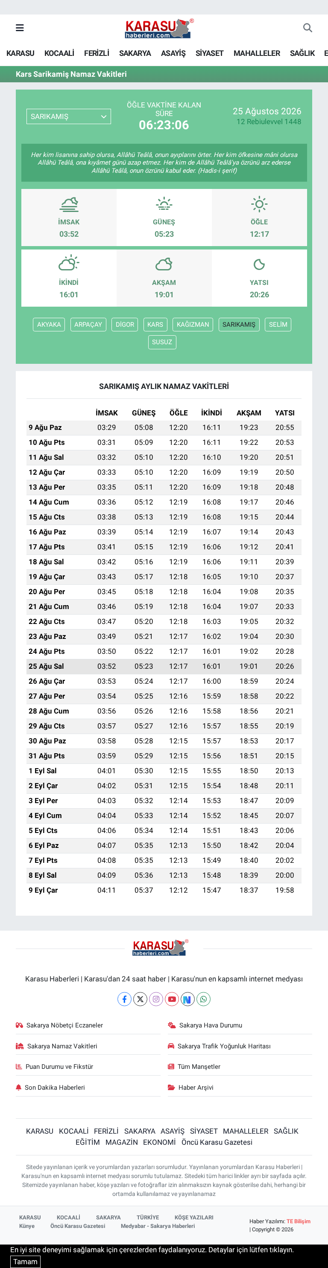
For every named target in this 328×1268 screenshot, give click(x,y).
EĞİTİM (88, 1142)
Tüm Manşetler (199, 1067)
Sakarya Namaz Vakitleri (62, 1046)
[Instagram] (156, 999)
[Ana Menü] (20, 28)
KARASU (20, 53)
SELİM (278, 324)
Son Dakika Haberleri (55, 1087)
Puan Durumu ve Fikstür (59, 1067)
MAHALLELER (257, 53)
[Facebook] (124, 999)
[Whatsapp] (203, 999)
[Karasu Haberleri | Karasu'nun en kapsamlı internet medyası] (163, 27)
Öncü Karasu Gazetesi (217, 1142)
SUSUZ (162, 342)
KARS (155, 324)
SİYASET (210, 53)
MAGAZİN (121, 1142)
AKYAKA (49, 324)
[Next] (188, 999)
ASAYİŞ (173, 53)
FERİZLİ (96, 53)
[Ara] (307, 28)
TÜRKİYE (148, 1217)
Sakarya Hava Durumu (210, 1025)
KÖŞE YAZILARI (194, 1217)
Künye (27, 1226)
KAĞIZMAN (193, 324)
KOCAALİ (59, 53)
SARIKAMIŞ (239, 324)
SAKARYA (135, 53)
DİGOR (125, 324)
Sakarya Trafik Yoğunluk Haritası (224, 1046)
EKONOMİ (159, 1142)
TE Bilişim (298, 1221)
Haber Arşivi (196, 1087)
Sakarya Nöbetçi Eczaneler (64, 1025)
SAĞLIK (302, 53)
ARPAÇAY (88, 324)
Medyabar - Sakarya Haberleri (158, 1226)
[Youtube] (172, 999)
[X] (140, 999)
